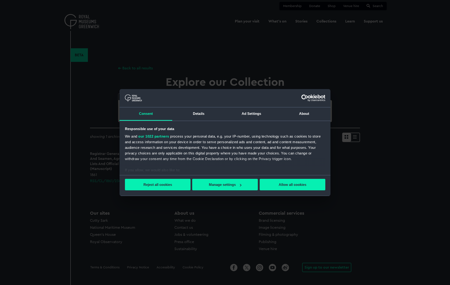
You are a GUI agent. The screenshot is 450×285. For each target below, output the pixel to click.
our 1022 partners (153, 136)
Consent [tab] (146, 114)
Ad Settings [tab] (251, 114)
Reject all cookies (157, 185)
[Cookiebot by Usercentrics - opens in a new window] (304, 97)
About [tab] (304, 114)
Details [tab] (198, 114)
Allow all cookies (292, 185)
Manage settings (222, 185)
